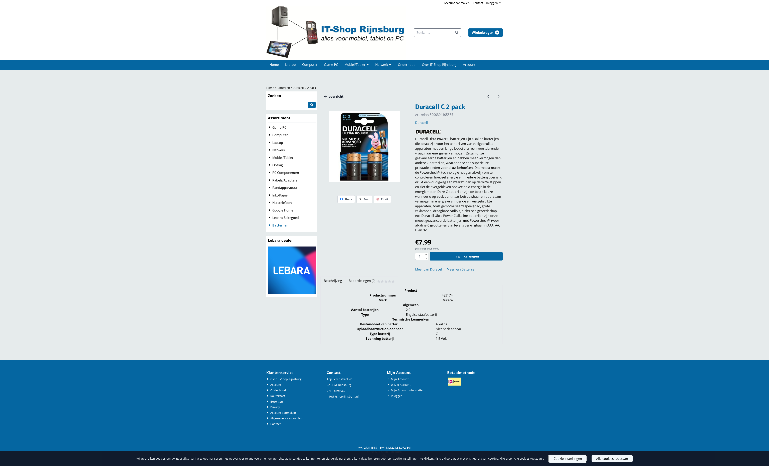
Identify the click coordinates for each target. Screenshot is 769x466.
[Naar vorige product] (488, 96)
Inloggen (492, 3)
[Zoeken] (312, 105)
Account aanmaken (457, 3)
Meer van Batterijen (461, 269)
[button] (485, 32)
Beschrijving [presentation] (333, 281)
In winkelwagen (466, 256)
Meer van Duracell (429, 269)
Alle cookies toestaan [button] (612, 458)
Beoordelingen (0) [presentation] (362, 281)
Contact (478, 3)
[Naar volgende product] (498, 96)
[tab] (332, 281)
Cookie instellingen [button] (568, 458)
